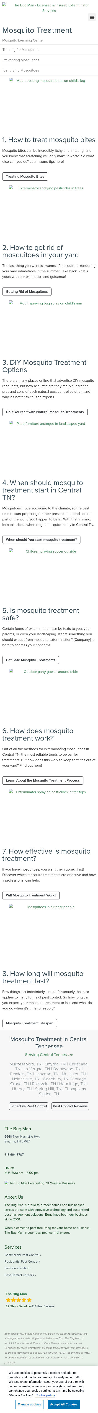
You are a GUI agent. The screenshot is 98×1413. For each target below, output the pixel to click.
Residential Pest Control (21, 1261)
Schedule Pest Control (28, 1106)
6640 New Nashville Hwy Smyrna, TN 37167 (22, 1139)
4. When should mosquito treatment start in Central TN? (42, 489)
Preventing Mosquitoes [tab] (21, 59)
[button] (92, 17)
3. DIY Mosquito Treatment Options (44, 365)
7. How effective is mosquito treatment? (46, 854)
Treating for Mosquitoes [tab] (21, 49)
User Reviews (42, 1306)
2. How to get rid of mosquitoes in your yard (40, 251)
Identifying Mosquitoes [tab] (21, 70)
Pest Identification (17, 1268)
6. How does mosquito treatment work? (37, 734)
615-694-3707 (14, 1154)
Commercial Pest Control (22, 1255)
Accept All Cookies (63, 1404)
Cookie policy (45, 1395)
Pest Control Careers (19, 1275)
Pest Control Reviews (70, 1106)
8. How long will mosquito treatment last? (42, 977)
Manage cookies (29, 1404)
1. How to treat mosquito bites (48, 139)
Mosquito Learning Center (23, 40)
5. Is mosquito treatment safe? (40, 613)
